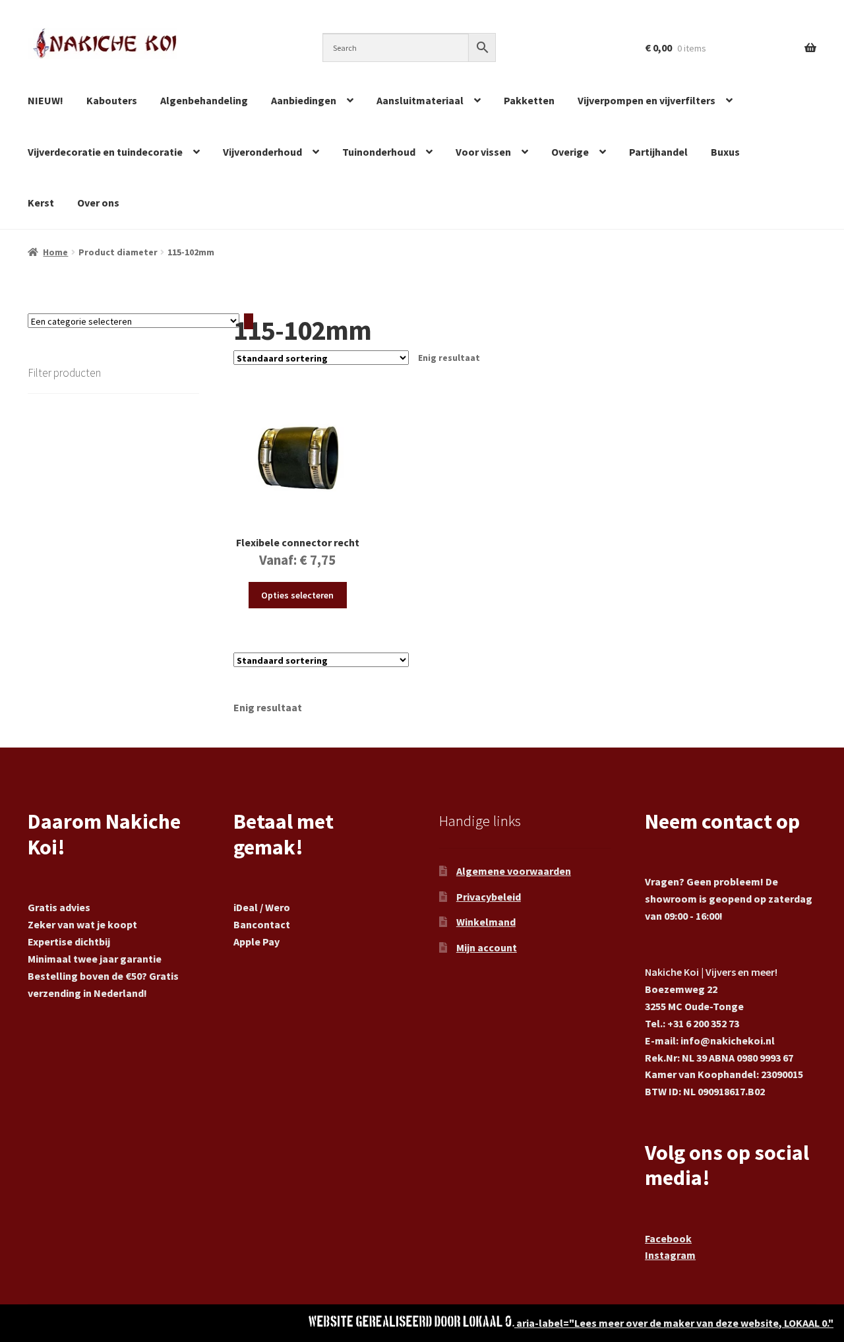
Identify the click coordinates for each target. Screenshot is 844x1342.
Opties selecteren (297, 595)
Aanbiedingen (303, 100)
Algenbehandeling (204, 100)
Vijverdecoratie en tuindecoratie (105, 151)
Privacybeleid (488, 896)
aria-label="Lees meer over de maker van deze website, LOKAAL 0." (673, 1322)
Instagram (670, 1255)
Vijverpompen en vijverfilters (646, 100)
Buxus (725, 151)
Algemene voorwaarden (513, 871)
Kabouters (111, 100)
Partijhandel (658, 151)
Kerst (41, 202)
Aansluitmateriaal (420, 100)
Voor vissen (483, 151)
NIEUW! (45, 100)
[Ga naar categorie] (248, 321)
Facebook (668, 1238)
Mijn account (486, 947)
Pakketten (529, 100)
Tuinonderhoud (378, 151)
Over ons (98, 202)
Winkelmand (486, 921)
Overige (570, 151)
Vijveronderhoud (262, 151)
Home (55, 252)
